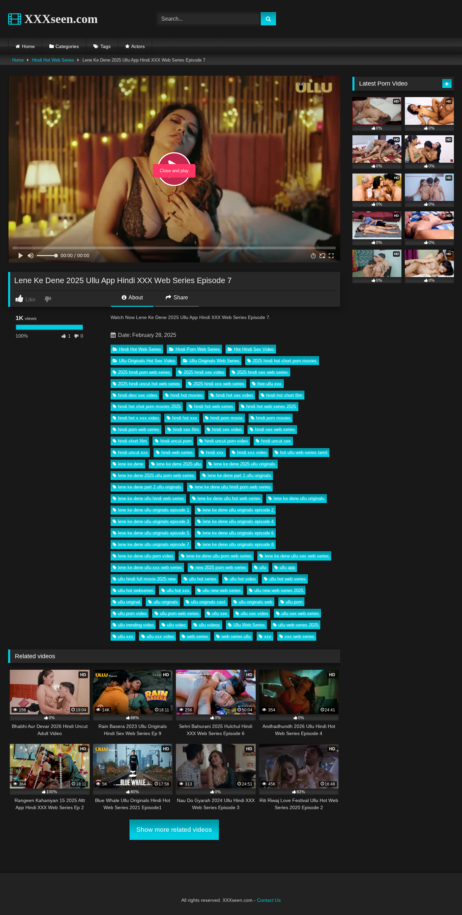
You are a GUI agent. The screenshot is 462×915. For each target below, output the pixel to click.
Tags (105, 46)
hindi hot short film (284, 395)
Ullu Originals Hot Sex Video (147, 360)
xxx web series (299, 636)
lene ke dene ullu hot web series (229, 498)
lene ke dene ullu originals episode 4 (238, 521)
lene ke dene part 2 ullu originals (149, 486)
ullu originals (166, 601)
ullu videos (209, 624)
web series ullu (236, 636)
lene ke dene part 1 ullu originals (239, 475)
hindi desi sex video (137, 395)
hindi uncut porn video (226, 440)
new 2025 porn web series (220, 567)
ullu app (287, 567)
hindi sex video (226, 429)
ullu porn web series (179, 613)
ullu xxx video (160, 636)
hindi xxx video (252, 452)
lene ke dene (130, 463)
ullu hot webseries (135, 590)
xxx (267, 636)
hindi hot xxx (184, 417)
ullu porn (294, 601)
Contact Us (269, 900)
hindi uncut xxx (133, 452)
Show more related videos (174, 829)
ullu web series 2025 (298, 624)
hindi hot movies (186, 395)
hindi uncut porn (175, 440)
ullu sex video (254, 613)
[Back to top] (441, 894)
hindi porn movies (273, 417)
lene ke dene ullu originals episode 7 (153, 544)
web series (197, 636)
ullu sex (219, 613)
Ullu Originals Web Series (214, 360)
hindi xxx (215, 452)
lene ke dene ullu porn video (145, 555)
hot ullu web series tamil (303, 452)
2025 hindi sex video (204, 372)
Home (28, 46)
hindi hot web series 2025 (271, 406)
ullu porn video (132, 613)
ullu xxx (125, 636)
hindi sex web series (275, 429)
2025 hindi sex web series (262, 372)
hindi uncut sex (276, 440)
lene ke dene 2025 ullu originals (244, 463)
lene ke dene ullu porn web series (219, 555)
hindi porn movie (226, 417)
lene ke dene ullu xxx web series (150, 567)
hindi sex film (186, 429)
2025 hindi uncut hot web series (149, 383)
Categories (67, 46)
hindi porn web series (138, 429)
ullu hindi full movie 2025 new (147, 578)
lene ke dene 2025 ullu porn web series (156, 475)
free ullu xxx (269, 383)
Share (180, 297)
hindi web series (177, 452)
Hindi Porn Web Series (198, 349)
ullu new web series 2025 (278, 590)
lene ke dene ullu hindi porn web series (233, 486)
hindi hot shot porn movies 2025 (149, 406)
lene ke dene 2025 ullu (179, 463)
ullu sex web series (300, 613)
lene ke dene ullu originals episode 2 (238, 509)
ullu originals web (255, 601)
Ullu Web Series (249, 624)
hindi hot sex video (234, 395)
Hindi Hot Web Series (53, 60)
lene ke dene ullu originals (299, 498)
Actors (138, 46)
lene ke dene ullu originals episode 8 (238, 544)
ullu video (176, 624)
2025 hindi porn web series (144, 372)
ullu (262, 567)
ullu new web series (222, 590)
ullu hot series (202, 578)
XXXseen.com (59, 19)
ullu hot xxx (178, 590)
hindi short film (132, 440)
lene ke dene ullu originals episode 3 (153, 521)
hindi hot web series (213, 406)
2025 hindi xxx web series (218, 383)
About (135, 297)
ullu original (129, 601)
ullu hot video (243, 578)
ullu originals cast (208, 601)
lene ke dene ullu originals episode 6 (238, 532)
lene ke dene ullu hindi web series (151, 498)
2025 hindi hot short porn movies (285, 360)
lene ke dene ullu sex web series (297, 555)
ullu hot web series (287, 578)
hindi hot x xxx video (138, 417)
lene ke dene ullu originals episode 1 (153, 509)
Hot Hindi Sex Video (254, 349)
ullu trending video (136, 624)
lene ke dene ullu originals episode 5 (153, 532)
